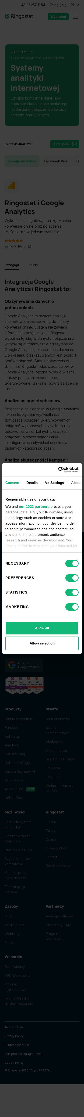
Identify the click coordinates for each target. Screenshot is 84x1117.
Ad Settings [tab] (54, 483)
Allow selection (42, 643)
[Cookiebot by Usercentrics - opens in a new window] (59, 470)
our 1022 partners (34, 506)
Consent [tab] (12, 483)
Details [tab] (32, 483)
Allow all (42, 628)
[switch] (72, 578)
